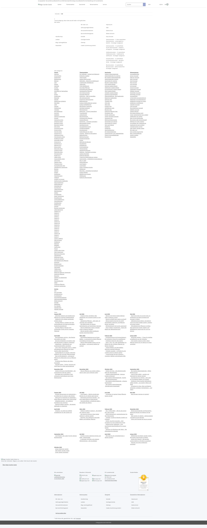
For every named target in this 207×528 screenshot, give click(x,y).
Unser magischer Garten (61, 449)
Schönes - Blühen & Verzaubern (88, 133)
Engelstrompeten (59, 265)
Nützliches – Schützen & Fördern (88, 121)
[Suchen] (144, 4)
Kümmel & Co (58, 143)
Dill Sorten (57, 126)
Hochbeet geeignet (85, 108)
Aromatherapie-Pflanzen (86, 89)
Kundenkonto (58, 296)
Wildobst (56, 245)
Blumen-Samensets (59, 208)
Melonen (56, 243)
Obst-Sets (107, 104)
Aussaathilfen (134, 96)
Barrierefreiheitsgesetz (87, 33)
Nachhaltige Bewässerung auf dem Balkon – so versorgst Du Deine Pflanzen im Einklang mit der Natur (90, 339)
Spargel (56, 106)
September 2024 (58, 434)
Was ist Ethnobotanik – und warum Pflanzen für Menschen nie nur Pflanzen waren (65, 357)
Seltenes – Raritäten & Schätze (88, 152)
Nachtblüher (83, 143)
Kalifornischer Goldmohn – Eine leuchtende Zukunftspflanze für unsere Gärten (115, 426)
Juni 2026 (107, 314)
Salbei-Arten (57, 157)
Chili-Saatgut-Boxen (110, 84)
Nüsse (56, 249)
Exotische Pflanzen (59, 274)
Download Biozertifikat (111, 480)
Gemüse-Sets (108, 99)
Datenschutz (109, 30)
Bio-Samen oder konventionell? (138, 120)
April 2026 (57, 335)
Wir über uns (84, 24)
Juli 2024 (82, 434)
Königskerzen (58, 186)
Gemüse (56, 74)
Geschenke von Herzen (111, 121)
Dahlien (56, 171)
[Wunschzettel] (156, 4)
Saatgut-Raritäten (84, 154)
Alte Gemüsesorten (85, 98)
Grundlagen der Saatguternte (138, 123)
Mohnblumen (58, 191)
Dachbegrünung (84, 125)
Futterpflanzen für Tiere (86, 132)
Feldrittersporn (58, 176)
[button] (154, 4)
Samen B (56, 215)
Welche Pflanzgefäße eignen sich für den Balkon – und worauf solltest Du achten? (90, 344)
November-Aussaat (135, 93)
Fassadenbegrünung (85, 126)
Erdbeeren (57, 242)
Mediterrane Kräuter (85, 174)
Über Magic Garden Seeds (137, 128)
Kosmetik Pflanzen (84, 94)
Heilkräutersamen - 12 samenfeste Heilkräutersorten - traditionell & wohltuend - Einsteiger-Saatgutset (115, 54)
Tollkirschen (57, 269)
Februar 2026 (108, 335)
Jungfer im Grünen (59, 179)
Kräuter (56, 118)
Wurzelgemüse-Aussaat (136, 108)
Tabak (55, 282)
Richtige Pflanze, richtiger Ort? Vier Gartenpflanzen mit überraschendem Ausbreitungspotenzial (64, 324)
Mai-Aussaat (133, 82)
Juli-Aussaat (133, 86)
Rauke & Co (57, 155)
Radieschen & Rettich (60, 101)
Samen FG (57, 221)
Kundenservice (58, 294)
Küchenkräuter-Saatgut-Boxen (113, 89)
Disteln (56, 172)
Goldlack (56, 177)
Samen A (56, 213)
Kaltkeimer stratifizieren (136, 103)
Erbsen (56, 84)
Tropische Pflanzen (59, 284)
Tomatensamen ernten (136, 126)
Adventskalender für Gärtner (112, 76)
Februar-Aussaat (134, 77)
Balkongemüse (83, 101)
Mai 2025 (132, 392)
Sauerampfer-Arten (59, 159)
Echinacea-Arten (58, 128)
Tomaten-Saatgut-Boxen (111, 93)
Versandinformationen (87, 30)
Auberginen (57, 77)
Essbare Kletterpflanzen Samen (88, 103)
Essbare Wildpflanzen (85, 104)
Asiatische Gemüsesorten (86, 99)
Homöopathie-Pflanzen (86, 91)
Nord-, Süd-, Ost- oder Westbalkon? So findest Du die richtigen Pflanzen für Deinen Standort (115, 344)
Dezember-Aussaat (135, 94)
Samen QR (57, 233)
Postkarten (108, 128)
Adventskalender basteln (111, 79)
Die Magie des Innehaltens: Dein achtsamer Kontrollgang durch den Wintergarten (63, 375)
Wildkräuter (83, 176)
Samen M (56, 226)
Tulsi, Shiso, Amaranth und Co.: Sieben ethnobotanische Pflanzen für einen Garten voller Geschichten (65, 349)
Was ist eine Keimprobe (136, 118)
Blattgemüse (57, 79)
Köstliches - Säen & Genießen (87, 96)
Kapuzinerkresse (58, 182)
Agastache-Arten (58, 120)
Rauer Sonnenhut (59, 196)
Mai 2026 (132, 314)
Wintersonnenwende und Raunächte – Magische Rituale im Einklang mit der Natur (141, 412)
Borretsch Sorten (58, 125)
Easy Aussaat (109, 36)
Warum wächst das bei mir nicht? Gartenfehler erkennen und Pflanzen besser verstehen (115, 322)
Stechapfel (57, 267)
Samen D (56, 218)
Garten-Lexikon (134, 135)
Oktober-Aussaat (134, 91)
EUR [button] (149, 4)
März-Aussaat (134, 79)
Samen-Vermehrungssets (111, 116)
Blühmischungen (84, 137)
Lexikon (58, 39)
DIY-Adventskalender (110, 132)
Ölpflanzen (82, 169)
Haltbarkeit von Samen (136, 116)
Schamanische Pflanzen (86, 118)
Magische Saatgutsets (111, 98)
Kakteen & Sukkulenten (60, 277)
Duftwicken (57, 174)
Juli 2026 (82, 314)
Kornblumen (57, 187)
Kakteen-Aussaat (134, 110)
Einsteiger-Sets (109, 113)
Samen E (56, 220)
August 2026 (57, 314)
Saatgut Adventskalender (111, 74)
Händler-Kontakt (58, 309)
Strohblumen (57, 203)
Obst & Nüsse (58, 240)
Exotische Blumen (84, 155)
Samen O (56, 230)
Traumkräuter (83, 113)
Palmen (56, 279)
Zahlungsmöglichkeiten (87, 27)
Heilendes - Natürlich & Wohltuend (89, 81)
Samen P (56, 232)
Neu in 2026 (83, 160)
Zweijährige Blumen (85, 150)
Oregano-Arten (58, 150)
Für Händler (57, 306)
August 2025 (57, 392)
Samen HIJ (57, 223)
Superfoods (83, 165)
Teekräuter (82, 84)
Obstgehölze (57, 255)
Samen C (56, 216)
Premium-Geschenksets (111, 94)
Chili (55, 82)
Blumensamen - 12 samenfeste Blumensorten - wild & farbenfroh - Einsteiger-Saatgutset (115, 66)
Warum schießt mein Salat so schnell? (115, 319)
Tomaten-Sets (108, 101)
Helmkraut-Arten (58, 135)
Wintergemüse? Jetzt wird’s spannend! (115, 326)
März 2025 (82, 409)
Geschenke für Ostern (111, 123)
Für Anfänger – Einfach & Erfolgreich (89, 74)
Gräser (81, 140)
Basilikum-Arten (58, 123)
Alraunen (56, 262)
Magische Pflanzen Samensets (62, 272)
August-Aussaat (134, 87)
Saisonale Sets (109, 118)
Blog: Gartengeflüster (61, 42)
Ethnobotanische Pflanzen (61, 260)
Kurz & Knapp (58, 292)
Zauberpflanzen (84, 120)
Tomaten (56, 110)
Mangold (56, 98)
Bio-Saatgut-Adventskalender (113, 77)
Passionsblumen (58, 281)
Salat (55, 104)
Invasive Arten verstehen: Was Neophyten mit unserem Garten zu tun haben (90, 317)
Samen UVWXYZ (58, 238)
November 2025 (84, 369)
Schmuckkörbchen (59, 199)
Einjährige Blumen (85, 138)
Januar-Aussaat (134, 76)
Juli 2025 (82, 392)
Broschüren (108, 137)
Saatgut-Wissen (134, 111)
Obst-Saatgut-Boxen (110, 91)
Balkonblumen (83, 135)
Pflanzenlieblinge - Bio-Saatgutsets (114, 96)
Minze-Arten (57, 147)
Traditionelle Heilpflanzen (87, 82)
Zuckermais (57, 96)
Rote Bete (56, 103)
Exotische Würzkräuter (86, 177)
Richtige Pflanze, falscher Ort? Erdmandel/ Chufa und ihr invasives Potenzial (64, 329)
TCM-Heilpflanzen (84, 86)
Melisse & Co (57, 145)
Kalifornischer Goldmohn (61, 181)
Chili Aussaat (133, 106)
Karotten (56, 89)
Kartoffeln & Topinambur (61, 91)
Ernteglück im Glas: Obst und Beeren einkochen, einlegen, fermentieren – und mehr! (141, 387)
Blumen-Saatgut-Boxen (111, 82)
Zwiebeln (56, 115)
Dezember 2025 (58, 369)
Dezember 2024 (134, 409)
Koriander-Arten (58, 140)
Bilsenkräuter (58, 264)
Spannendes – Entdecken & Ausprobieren (91, 159)
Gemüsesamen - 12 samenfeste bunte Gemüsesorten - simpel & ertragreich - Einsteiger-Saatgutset (115, 47)
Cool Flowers (83, 164)
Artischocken (57, 76)
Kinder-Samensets (110, 115)
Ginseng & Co (58, 133)
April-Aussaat (133, 81)
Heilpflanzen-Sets (109, 108)
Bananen (56, 276)
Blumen (56, 169)
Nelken (56, 193)
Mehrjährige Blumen (85, 142)
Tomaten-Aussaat (135, 104)
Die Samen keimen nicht (136, 113)
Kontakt (83, 36)
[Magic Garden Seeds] (45, 6)
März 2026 (82, 335)
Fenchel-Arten (58, 132)
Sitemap (83, 42)
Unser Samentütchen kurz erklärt (139, 115)
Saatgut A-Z (57, 211)
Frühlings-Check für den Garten (114, 341)
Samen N (56, 228)
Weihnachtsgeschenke (111, 120)
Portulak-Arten (58, 154)
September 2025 (134, 369)
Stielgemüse (57, 108)
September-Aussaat (135, 89)
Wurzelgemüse (58, 111)
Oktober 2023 (58, 447)
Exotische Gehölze (59, 259)
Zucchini (56, 113)
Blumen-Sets (108, 110)
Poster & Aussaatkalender (112, 135)
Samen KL (57, 225)
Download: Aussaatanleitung (138, 99)
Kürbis (56, 94)
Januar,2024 (133, 434)
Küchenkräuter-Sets (59, 165)
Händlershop (59, 36)
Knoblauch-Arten (58, 138)
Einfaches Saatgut (84, 76)
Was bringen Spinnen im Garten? (140, 394)
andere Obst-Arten (59, 250)
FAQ (55, 290)
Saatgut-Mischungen (85, 79)
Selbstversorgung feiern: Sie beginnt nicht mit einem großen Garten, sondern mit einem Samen (141, 322)
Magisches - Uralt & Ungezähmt (88, 111)
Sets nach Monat (109, 125)
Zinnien (56, 206)
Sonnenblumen (58, 201)
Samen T (56, 237)
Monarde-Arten (58, 148)
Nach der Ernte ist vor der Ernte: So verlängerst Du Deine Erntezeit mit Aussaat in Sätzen (140, 317)
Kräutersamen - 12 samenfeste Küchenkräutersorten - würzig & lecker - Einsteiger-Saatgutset (114, 60)
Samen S (56, 235)
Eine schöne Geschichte (136, 132)
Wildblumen (57, 204)
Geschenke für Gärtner (111, 81)
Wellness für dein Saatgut (137, 121)
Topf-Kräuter (83, 77)
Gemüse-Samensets (59, 116)
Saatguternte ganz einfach (137, 125)
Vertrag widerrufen (61, 513)
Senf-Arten (57, 160)
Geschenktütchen (109, 130)
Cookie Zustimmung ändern (88, 45)
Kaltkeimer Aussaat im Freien (138, 101)
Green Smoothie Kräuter (86, 167)
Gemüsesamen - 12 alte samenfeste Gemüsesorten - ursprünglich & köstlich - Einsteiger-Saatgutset (115, 41)
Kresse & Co (57, 142)
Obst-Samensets (58, 252)
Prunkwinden (57, 194)
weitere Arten (58, 271)
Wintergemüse (83, 110)
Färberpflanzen (84, 162)
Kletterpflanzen (58, 184)
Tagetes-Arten (58, 162)
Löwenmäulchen (58, 189)
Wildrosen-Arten (58, 257)
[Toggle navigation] (40, 3)
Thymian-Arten (58, 164)
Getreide (56, 86)
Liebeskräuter (83, 115)
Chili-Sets (107, 103)
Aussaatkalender (134, 74)
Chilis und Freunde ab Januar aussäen (141, 419)
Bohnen (56, 81)
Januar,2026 (133, 335)
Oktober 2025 (108, 369)
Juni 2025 (107, 392)
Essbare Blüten (84, 172)
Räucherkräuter (84, 116)
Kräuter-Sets (108, 106)
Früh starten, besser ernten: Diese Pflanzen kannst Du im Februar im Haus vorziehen (141, 342)
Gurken (56, 87)
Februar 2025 (108, 409)
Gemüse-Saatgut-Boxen (111, 86)
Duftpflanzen (83, 145)
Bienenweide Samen (85, 123)
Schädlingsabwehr (85, 128)
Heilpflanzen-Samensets (60, 167)
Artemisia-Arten (58, 121)
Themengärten (84, 148)
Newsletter (58, 45)
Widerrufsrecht (110, 33)
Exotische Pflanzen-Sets (111, 111)
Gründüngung (83, 130)
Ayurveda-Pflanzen (85, 87)
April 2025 (57, 409)
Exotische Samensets (60, 286)
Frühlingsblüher (84, 147)
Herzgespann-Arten (59, 137)
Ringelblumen (58, 198)
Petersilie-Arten (58, 152)
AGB (107, 27)
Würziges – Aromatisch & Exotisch (89, 171)
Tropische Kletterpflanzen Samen (89, 157)
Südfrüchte (57, 247)
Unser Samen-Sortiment (61, 452)
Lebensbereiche (58, 210)
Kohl (55, 93)
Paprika (56, 99)
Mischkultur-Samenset (86, 106)
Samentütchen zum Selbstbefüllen (114, 133)
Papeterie (107, 126)
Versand (78, 518)
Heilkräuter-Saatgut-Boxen (112, 87)
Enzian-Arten (57, 130)
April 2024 (107, 434)
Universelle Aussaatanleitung (138, 98)
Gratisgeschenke (85, 39)
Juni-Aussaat (133, 84)
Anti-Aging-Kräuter (85, 93)
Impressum (109, 24)
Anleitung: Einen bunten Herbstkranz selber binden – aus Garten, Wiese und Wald (140, 382)
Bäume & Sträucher (59, 254)
